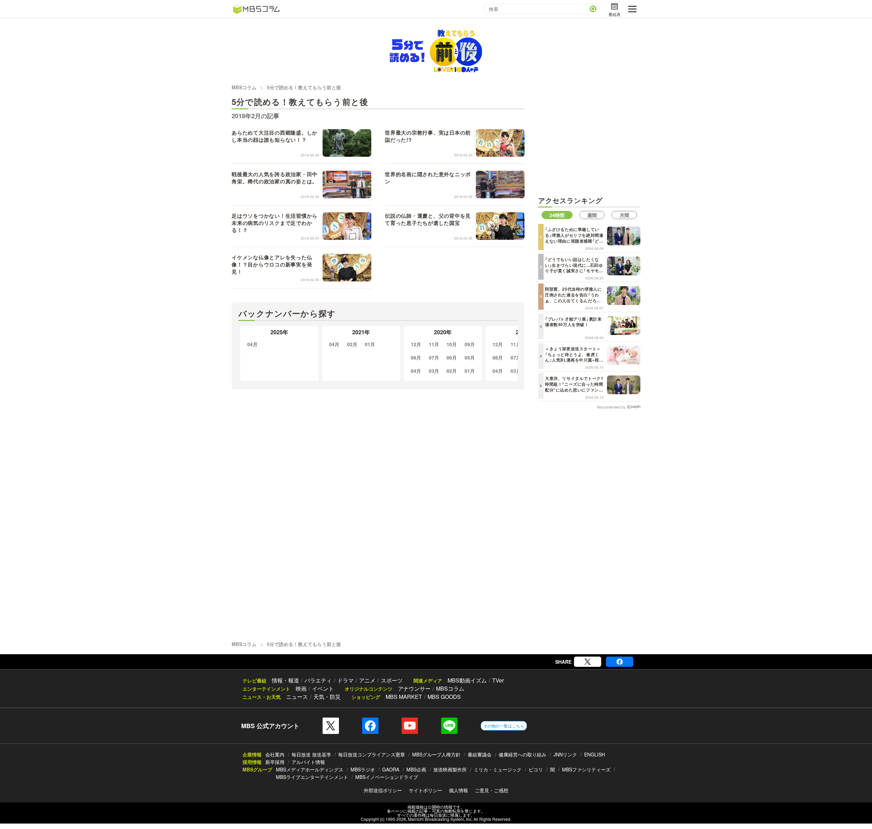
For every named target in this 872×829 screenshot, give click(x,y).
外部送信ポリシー (383, 790)
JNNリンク (565, 754)
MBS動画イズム (467, 680)
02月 (352, 344)
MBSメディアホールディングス (309, 769)
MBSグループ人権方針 (436, 754)
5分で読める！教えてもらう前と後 (304, 87)
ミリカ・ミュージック (497, 769)
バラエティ (318, 680)
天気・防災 (327, 697)
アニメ (367, 680)
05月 (470, 357)
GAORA (390, 769)
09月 (470, 344)
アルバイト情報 (308, 761)
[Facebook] (619, 662)
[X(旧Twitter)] (587, 662)
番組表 (614, 14)
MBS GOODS (444, 697)
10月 (452, 344)
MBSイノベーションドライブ (386, 776)
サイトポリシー (425, 790)
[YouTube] (410, 726)
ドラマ (345, 680)
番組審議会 (480, 754)
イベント (323, 688)
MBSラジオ (363, 769)
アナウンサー (414, 688)
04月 (252, 344)
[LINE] (449, 726)
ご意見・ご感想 (491, 790)
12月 (416, 344)
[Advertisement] (589, 140)
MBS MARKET (404, 697)
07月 (434, 357)
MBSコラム (244, 87)
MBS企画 (416, 769)
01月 (370, 344)
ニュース (297, 697)
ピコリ (536, 769)
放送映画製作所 (450, 769)
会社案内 (274, 754)
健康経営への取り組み (522, 754)
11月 (434, 344)
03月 (434, 370)
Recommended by (611, 407)
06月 (452, 357)
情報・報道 (285, 680)
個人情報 (458, 790)
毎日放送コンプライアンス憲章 (371, 754)
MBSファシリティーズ (586, 769)
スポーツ (392, 680)
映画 (301, 688)
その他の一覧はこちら (503, 725)
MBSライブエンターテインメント (312, 776)
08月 (416, 357)
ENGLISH (594, 754)
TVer (498, 680)
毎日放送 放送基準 (311, 754)
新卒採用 (274, 761)
